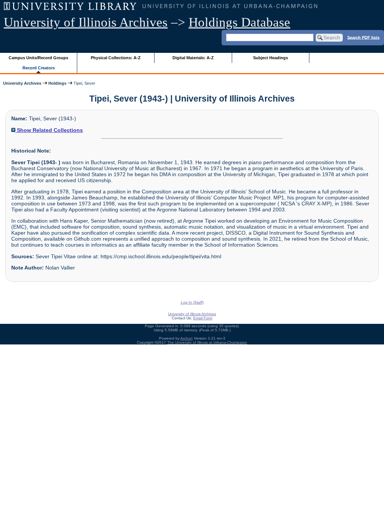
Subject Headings (270, 57)
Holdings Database (239, 22)
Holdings (57, 83)
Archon (186, 338)
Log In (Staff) (192, 302)
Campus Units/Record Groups (38, 57)
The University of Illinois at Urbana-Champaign (207, 342)
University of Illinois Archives (86, 22)
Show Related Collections (49, 130)
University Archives (22, 83)
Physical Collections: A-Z (116, 57)
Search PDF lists (363, 37)
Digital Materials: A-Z (193, 57)
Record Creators (38, 68)
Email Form (202, 318)
